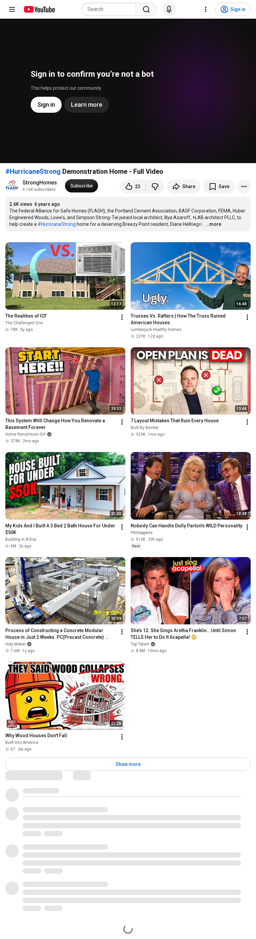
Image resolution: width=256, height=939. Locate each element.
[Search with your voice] (169, 9)
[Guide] (12, 9)
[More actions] (244, 186)
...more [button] (213, 224)
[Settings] (206, 9)
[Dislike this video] (155, 186)
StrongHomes (40, 182)
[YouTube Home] (39, 9)
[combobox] (110, 9)
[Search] (146, 9)
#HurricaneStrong (33, 171)
